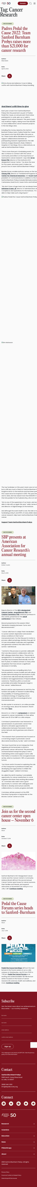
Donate (23, 3)
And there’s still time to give (15, 106)
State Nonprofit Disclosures (9, 1178)
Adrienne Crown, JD (9, 189)
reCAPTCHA (21, 1052)
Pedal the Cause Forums (17, 974)
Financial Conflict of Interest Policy (11, 1175)
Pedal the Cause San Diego (12, 968)
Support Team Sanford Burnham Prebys (17, 522)
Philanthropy (6, 1148)
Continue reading (16, 889)
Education (5, 1136)
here (10, 709)
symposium (22, 713)
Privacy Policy (5, 1172)
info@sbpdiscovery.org (10, 1087)
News (4, 1142)
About (4, 1154)
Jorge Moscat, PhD (20, 612)
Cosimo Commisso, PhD (10, 614)
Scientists (5, 1130)
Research (5, 1124)
